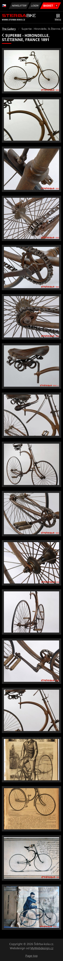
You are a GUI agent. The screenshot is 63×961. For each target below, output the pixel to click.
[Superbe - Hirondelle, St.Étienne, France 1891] (31, 70)
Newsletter (19, 5)
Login (35, 5)
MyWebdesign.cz (41, 948)
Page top (31, 956)
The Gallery (9, 29)
